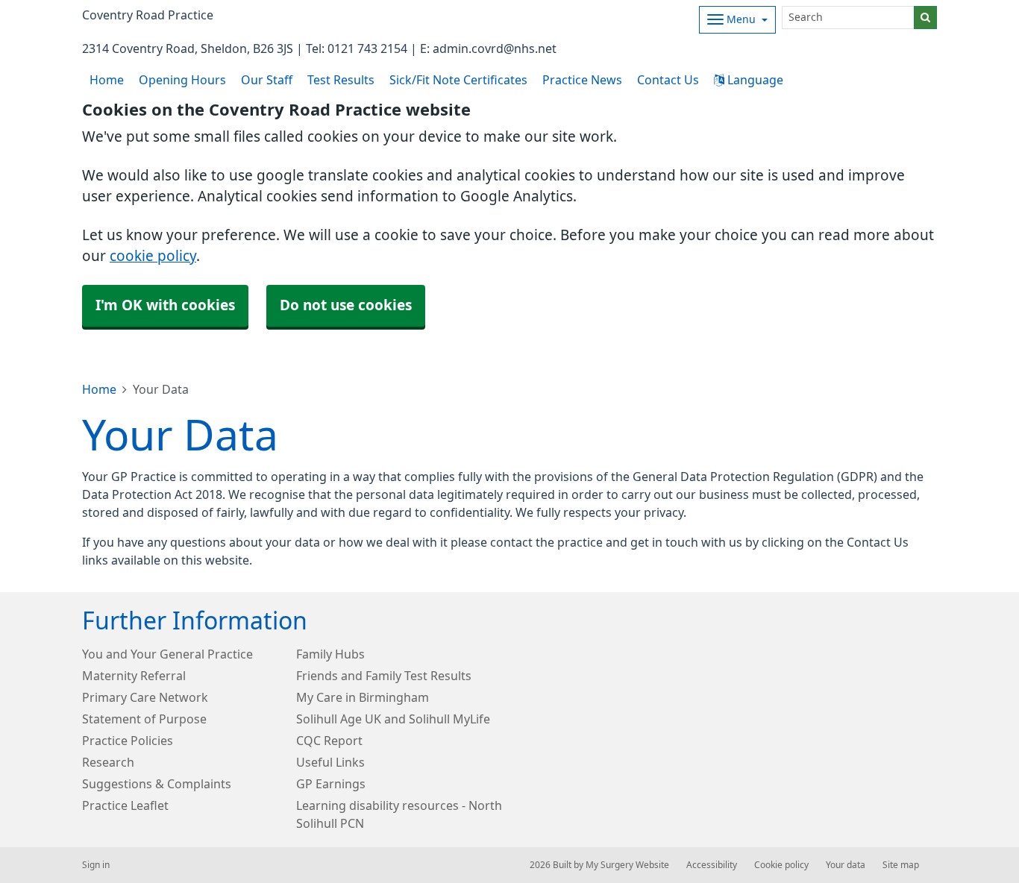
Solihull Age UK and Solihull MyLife (393, 719)
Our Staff (266, 80)
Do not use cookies (346, 305)
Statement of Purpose (144, 719)
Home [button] (107, 80)
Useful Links (330, 762)
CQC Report (329, 741)
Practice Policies (127, 741)
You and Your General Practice (167, 654)
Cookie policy (781, 865)
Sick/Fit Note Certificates (458, 80)
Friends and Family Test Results (383, 676)
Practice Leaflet (125, 805)
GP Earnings (331, 784)
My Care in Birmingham (362, 697)
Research (108, 762)
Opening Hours (182, 80)
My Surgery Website (627, 865)
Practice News (582, 80)
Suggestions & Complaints (156, 784)
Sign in (96, 865)
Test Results (340, 80)
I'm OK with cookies (165, 305)
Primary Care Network (145, 697)
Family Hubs (330, 654)
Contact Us (668, 80)
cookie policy (153, 256)
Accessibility (711, 865)
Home (99, 389)
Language (753, 80)
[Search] (925, 17)
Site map (900, 865)
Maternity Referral (134, 676)
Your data (845, 865)
